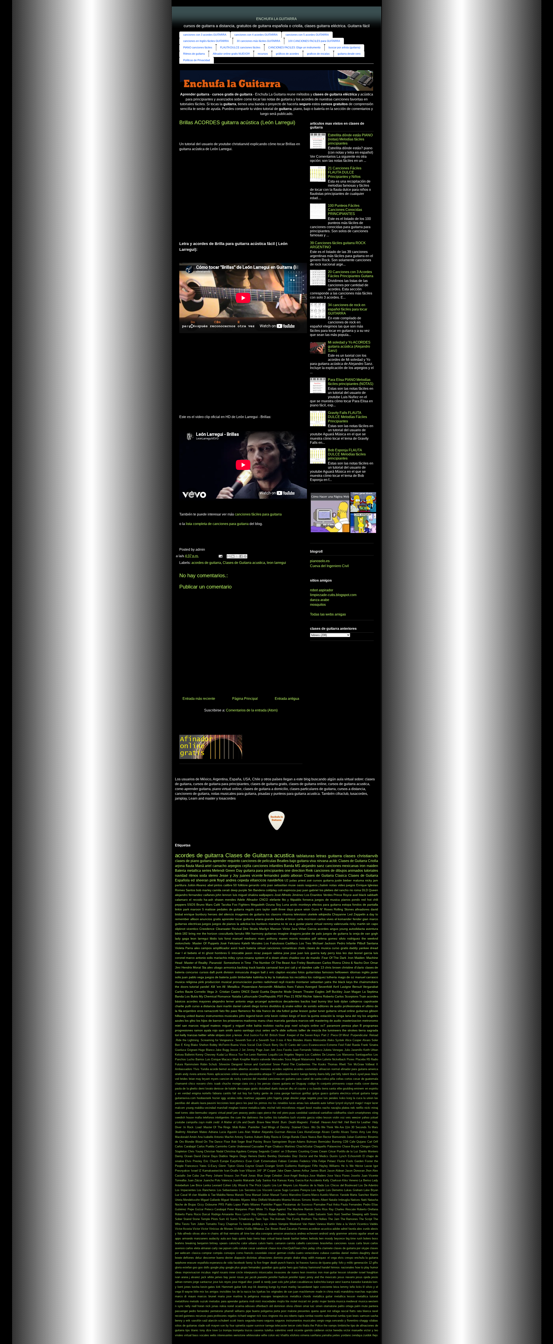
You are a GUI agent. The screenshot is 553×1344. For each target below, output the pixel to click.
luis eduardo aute (315, 1103)
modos (317, 1107)
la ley (268, 977)
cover (365, 1083)
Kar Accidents (313, 1180)
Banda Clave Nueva (303, 1137)
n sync (179, 1306)
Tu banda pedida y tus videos (258, 1224)
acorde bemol (218, 1069)
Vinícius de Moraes (221, 1228)
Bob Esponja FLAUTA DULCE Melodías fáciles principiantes (347, 454)
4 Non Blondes (293, 1040)
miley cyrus (235, 957)
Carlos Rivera (331, 962)
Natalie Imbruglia (339, 1199)
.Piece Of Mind (339, 1035)
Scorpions (351, 996)
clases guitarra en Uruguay (289, 1083)
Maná (199, 866)
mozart (302, 1301)
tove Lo (217, 1330)
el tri (201, 953)
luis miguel (240, 895)
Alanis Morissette (315, 1040)
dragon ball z (259, 972)
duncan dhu (286, 1088)
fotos (301, 972)
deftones (188, 1257)
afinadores (362, 909)
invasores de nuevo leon (289, 1272)
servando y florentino (345, 1320)
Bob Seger (238, 1141)
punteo (258, 982)
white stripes (216, 1035)
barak (286, 1238)
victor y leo (371, 1330)
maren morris (288, 938)
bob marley (203, 890)
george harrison (291, 1093)
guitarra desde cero (349, 53)
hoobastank (204, 1098)
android (323, 1233)
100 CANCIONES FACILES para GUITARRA (314, 41)
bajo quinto (239, 1238)
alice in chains (210, 1233)
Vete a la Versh (346, 1224)
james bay (221, 1277)
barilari (295, 1238)
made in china (324, 1291)
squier (250, 1325)
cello (235, 1248)
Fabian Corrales (288, 1161)
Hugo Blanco (206, 1049)
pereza (346, 1025)
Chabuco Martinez (284, 1146)
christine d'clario (353, 967)
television (300, 914)
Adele (241, 899)
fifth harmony (254, 933)
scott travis (237, 1320)
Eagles (319, 991)
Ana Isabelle (205, 1137)
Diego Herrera (248, 1156)
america (373, 1069)
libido (213, 938)
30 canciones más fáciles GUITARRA (258, 41)
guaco (324, 1093)
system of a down (267, 957)
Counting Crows (308, 1151)
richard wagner (247, 1315)
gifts (375, 1262)
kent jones (184, 1286)
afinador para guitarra (354, 1069)
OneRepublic (267, 996)
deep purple (239, 890)
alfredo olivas (191, 1233)
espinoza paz (292, 890)
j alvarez (194, 1277)
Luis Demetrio (334, 1190)
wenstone (239, 1335)
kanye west (334, 1282)
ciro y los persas (260, 1083)
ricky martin (357, 924)
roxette (318, 1315)
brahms (179, 1243)
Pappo (278, 1204)
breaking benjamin (196, 1243)
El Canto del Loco (296, 1045)
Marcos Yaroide (339, 1194)
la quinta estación (320, 1016)
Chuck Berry (270, 1045)
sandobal (301, 1112)
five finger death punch (271, 1262)
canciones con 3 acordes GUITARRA (204, 34)
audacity (214, 1238)
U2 (286, 880)
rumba (341, 1315)
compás (218, 1253)
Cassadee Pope (261, 1146)
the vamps (330, 1325)
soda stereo (208, 875)
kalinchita (320, 1282)
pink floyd (217, 880)
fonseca (308, 899)
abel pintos (214, 885)
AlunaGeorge (312, 1132)
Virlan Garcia (307, 928)
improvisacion (191, 1272)
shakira (253, 895)
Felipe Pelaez (327, 1161)
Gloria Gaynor (245, 1165)
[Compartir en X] (237, 556)
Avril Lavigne (342, 986)
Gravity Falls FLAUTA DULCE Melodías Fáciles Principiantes (347, 417)
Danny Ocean (183, 1156)
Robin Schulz (209, 1064)
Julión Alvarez (197, 885)
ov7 (322, 1025)
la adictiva (244, 924)
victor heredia (333, 1330)
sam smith (226, 1030)
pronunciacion (242, 982)
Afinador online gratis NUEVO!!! (231, 53)
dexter (229, 1257)
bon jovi (284, 967)
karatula (367, 1282)
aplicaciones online (227, 1074)
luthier (331, 1103)
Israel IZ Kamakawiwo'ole (207, 1170)
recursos (263, 53)
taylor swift (269, 909)
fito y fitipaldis (291, 899)
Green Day (234, 870)
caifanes (209, 895)
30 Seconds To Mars (364, 1127)
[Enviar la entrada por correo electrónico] (220, 556)
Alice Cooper (353, 1040)
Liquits (266, 1185)
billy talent (342, 1074)
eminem (359, 1088)
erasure (191, 1262)
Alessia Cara (294, 1132)
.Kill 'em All (217, 986)
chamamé (181, 1083)
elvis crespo (345, 1257)
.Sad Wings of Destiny (275, 1127)
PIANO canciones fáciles (197, 47)
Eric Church (211, 1161)
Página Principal (245, 698)
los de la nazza (241, 1291)
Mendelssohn (191, 1199)
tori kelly (180, 1035)
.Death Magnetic (298, 1122)
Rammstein (191, 1064)
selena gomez (327, 938)
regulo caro (253, 909)
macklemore (307, 1291)
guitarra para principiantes (263, 870)
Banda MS (292, 866)
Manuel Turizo (279, 1194)
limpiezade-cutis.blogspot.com (333, 595)
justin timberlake (241, 977)
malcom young (184, 1107)
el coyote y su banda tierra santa (315, 1088)
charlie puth (183, 1006)
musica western (368, 1301)
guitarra (206, 861)
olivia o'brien (294, 1306)
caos (299, 1078)
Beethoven (314, 962)
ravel (375, 1311)
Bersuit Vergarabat (365, 986)
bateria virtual (255, 948)
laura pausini (208, 1103)
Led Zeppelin (356, 914)
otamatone (330, 1306)
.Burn (283, 1122)
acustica (326, 1228)
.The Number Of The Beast (271, 962)
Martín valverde (260, 1059)
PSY (280, 996)
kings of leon (298, 1016)
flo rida (256, 1011)
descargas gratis (247, 1088)
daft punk (216, 972)
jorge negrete (308, 1098)
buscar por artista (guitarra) (344, 47)
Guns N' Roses (322, 909)
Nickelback (339, 1059)
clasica (196, 1253)
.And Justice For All (255, 1035)
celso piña (328, 1078)
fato (222, 1011)
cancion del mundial (254, 1078)
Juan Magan (352, 991)
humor (374, 1267)
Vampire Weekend (289, 1224)
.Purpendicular (359, 1035)
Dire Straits (250, 928)
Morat (197, 967)
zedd (216, 1122)
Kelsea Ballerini (185, 1054)
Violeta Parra (184, 948)
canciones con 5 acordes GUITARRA (307, 34)
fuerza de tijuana (320, 1262)
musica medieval (346, 1301)
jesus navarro (346, 1277)
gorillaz (306, 1093)
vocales (204, 1335)
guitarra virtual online (340, 1011)
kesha (195, 1286)
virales (179, 1335)
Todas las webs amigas (328, 614)
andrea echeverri (307, 1233)
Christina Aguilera (235, 1151)
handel (326, 1267)
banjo (279, 1238)
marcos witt (306, 1020)
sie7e (274, 1030)
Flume (341, 1161)
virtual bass (191, 1335)
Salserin (321, 1214)
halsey (303, 1267)
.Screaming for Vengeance (216, 1040)
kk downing (260, 1286)
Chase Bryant (350, 1146)
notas (333, 885)
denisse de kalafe (225, 1088)
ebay (304, 1257)
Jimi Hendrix (183, 967)
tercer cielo (295, 1325)
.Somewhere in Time (237, 962)
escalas (291, 972)
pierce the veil (272, 1112)
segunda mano (254, 1320)
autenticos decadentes (283, 1001)
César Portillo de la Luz (343, 1151)
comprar (207, 1253)
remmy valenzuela (336, 924)
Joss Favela (284, 1049)
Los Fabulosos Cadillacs (281, 943)
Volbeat (370, 1064)
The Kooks (319, 1064)
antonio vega (244, 1001)
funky (256, 1093)
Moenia (286, 1199)
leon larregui (276, 563)
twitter (202, 1035)
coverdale (261, 1253)
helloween (342, 972)
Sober (178, 1219)
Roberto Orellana (367, 1209)
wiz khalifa (282, 1335)
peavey (243, 1112)
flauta (190, 866)
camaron (280, 1243)
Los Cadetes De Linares (320, 1054)
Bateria (180, 870)
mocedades (269, 1301)
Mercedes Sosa (281, 1059)
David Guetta (260, 991)
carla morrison (306, 919)
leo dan (348, 953)
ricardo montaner (297, 982)
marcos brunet (206, 1296)
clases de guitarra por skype (351, 1248)
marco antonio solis (199, 957)
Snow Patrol (281, 1064)
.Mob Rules (239, 1127)
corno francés (245, 1253)
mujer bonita (327, 1301)
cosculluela (226, 933)
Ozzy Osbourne (207, 1204)
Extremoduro (269, 1161)
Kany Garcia (296, 1180)
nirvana (322, 861)
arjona (180, 866)
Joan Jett (269, 1049)
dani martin (224, 1006)
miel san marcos (187, 1025)
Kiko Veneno (350, 1180)
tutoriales (371, 870)
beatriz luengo (299, 1074)
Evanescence (317, 1045)
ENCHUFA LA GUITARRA (276, 19)
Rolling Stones (344, 909)
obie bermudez (198, 1112)
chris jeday (308, 1248)
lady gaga (182, 938)
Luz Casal (181, 1194)
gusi (296, 1267)
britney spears (218, 1243)
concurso (192, 972)
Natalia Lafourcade (245, 996)
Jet (244, 1049)
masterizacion (351, 1020)
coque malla (353, 1083)
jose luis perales (327, 1098)
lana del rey (353, 1016)
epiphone (180, 1262)
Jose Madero (317, 1175)
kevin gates (207, 1286)
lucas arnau (296, 1103)
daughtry (364, 1253)
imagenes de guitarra (250, 914)
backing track (246, 967)
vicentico (192, 928)
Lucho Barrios (195, 1059)
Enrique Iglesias (367, 885)
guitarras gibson (367, 1011)
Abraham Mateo (197, 1132)
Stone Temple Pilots (205, 1219)
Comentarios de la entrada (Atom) (252, 710)
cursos (203, 972)
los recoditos (298, 977)
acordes (323, 928)
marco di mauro (185, 1296)
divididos (275, 1006)
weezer (356, 1117)
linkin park (182, 909)
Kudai (220, 1054)
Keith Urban (370, 1049)
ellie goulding (345, 1088)
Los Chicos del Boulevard (341, 1185)
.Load (198, 1127)
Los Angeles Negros (291, 1054)
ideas (178, 1272)
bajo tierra (253, 1238)
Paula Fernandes (351, 1204)
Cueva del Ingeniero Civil (329, 566)
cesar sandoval (257, 1248)
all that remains (229, 1233)
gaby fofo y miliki (342, 1262)
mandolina (347, 1291)
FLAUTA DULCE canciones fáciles (240, 47)
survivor (259, 1325)
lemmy (344, 1286)
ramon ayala (202, 1030)
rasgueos (311, 885)
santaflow (326, 1112)
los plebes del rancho (334, 890)
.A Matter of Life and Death (237, 1122)
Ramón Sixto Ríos (316, 1209)
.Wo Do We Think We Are (327, 1127)
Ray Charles (336, 1209)
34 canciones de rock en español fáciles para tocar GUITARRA (347, 309)
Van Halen (308, 1224)
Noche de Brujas (185, 1204)
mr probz (313, 1301)
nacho (326, 1107)
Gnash (260, 1165)
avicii (234, 948)
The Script (365, 1219)
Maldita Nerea (225, 1194)
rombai (309, 1315)
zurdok (367, 1335)
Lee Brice (196, 1185)
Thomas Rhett (336, 1064)
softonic (292, 1030)
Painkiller (267, 1204)
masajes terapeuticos (274, 1296)
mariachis (220, 957)
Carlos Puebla (206, 1146)
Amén (193, 1137)
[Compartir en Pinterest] (245, 556)
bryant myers (210, 1078)
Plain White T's (258, 1209)
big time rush (354, 1238)
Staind (187, 1219)
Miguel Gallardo (210, 1199)
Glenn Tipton (227, 1165)
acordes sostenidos (306, 1069)
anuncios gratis (210, 919)
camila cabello (296, 1243)
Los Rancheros (206, 1190)
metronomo (370, 1020)
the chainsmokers (366, 982)
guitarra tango (369, 1093)
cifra (318, 1248)
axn (229, 1238)
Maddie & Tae (207, 1194)
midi (251, 1301)
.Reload (373, 1035)
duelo (274, 1088)
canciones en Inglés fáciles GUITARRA (206, 41)
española (203, 1262)
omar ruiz (309, 1306)
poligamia (267, 1311)
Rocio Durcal (202, 1214)
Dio (282, 1045)
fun (250, 1093)
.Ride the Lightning (187, 1040)
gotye (315, 1093)
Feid (341, 1045)
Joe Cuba (193, 1175)
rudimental (330, 1315)
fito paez (231, 1011)
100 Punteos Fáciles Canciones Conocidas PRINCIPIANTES (345, 210)
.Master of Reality (195, 962)
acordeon (314, 1228)
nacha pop (282, 1025)
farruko (239, 933)
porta (277, 1311)
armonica (230, 967)
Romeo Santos (185, 890)
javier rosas (236, 1277)
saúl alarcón (209, 1320)
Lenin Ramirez (258, 1054)
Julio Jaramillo (353, 1049)
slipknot (180, 928)
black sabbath (368, 895)
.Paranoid (215, 962)
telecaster (281, 1325)
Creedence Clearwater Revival (220, 928)
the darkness (250, 1117)
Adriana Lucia (217, 1132)
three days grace (290, 909)
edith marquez (317, 1257)
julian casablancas (301, 1282)
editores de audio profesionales (339, 1006)
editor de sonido (305, 1006)
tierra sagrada (368, 1030)
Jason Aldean (335, 1170)
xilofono (294, 1335)
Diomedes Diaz (288, 1156)
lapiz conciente (322, 1286)
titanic (195, 1330)
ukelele (312, 914)
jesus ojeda (363, 1277)
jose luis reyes (222, 1282)
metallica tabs (257, 1107)
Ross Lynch (242, 1214)
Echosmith (354, 1156)
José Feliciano (230, 943)
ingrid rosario (220, 1272)
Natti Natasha (369, 1199)
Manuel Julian (260, 1194)
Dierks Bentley (267, 1156)
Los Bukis (191, 996)
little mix (199, 1291)
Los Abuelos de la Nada (308, 1185)
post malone (289, 1311)
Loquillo (273, 1054)
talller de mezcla (310, 1030)
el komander (343, 919)
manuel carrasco (366, 977)
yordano (346, 1335)
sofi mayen (212, 1325)
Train (362, 996)
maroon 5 (197, 909)
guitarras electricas (188, 924)
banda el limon (285, 919)
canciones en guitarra (281, 1078)
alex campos (203, 948)
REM (298, 996)
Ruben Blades (277, 1214)
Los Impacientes (185, 1190)
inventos (311, 1272)
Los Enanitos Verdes (318, 895)
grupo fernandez (251, 1267)
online (315, 1025)
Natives (355, 1199)
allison (194, 919)
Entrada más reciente (199, 698)
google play (217, 1267)
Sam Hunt (333, 1214)
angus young (339, 928)
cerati (226, 890)
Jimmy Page (254, 1049)
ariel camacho (216, 866)
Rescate (350, 1209)
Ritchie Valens (312, 996)
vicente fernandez (266, 875)
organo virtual (216, 1112)
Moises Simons (301, 1199)
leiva (336, 1286)
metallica (194, 870)
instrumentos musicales (222, 1016)
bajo (292, 861)
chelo (301, 948)
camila (216, 890)
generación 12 (363, 1262)
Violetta (239, 1228)
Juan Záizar (195, 1180)
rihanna (287, 914)
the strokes (350, 1030)
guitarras (271, 933)
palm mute (361, 1306)
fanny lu (251, 1262)
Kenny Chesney (205, 1054)
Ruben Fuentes (297, 1214)
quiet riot (325, 1311)
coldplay (271, 890)
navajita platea (340, 1107)
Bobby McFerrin (220, 1045)
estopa (346, 904)
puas (292, 1112)
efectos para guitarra (326, 904)
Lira (274, 1185)
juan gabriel (310, 890)
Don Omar (371, 962)
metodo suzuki (199, 1301)
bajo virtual (268, 1238)
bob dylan (341, 1001)
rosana (249, 957)
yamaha (327, 1335)
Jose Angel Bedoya (295, 1175)
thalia (306, 1325)
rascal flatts (348, 1311)
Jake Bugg (222, 1049)
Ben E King (182, 1045)
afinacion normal (329, 1069)
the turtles (265, 1117)
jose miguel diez (242, 1282)
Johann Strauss (224, 1175)
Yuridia (204, 1069)
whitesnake (253, 1335)
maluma (358, 880)
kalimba (258, 977)
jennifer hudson (278, 1277)
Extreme (332, 1045)
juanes (245, 875)
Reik (309, 870)
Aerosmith (265, 986)
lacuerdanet (305, 1286)
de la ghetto (190, 1088)
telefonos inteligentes (216, 1117)
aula (223, 1238)
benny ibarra (316, 1074)
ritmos (193, 875)
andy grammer (338, 1233)
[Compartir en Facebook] (241, 556)
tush (293, 1117)
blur (330, 1001)
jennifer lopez (297, 1277)
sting (375, 1112)
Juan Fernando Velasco (307, 1049)
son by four (227, 1325)
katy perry (328, 953)
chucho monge (231, 1083)
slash (350, 1112)
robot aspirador (321, 590)
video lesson (324, 1117)
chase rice (274, 1248)
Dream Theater (303, 991)
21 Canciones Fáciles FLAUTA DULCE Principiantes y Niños (344, 172)
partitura (180, 885)
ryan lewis (352, 1315)
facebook (239, 1262)
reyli (281, 982)
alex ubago (214, 967)
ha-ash (208, 899)
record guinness (185, 1315)
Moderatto (274, 1199)
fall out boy (239, 1093)
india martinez (245, 1098)
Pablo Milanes (251, 1204)
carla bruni (362, 1243)
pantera (373, 1306)
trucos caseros (254, 1330)
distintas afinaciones (259, 1257)
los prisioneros (233, 1020)
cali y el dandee (301, 967)
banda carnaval (267, 967)
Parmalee (320, 1204)
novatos (304, 938)
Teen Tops (262, 1219)
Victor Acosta (183, 1228)
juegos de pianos (224, 924)
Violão (248, 1228)
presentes (304, 1311)
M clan (193, 1194)
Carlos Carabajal (185, 1146)
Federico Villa (308, 1161)
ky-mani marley (287, 1286)
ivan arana (181, 1277)
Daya (214, 1156)
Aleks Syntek (335, 1040)
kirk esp (247, 1286)
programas (370, 1025)
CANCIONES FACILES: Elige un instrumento (294, 47)
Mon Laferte (323, 1059)
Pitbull (361, 943)
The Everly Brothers (299, 1219)
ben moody (326, 1238)
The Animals (277, 1219)
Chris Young (195, 1151)
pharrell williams (234, 1311)
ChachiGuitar (304, 1146)
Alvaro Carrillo (331, 1132)
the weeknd (370, 938)
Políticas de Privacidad (196, 60)
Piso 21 (289, 996)
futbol (285, 1011)
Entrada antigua (287, 698)
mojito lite (283, 1301)
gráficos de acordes (287, 53)
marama (274, 924)
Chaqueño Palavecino (327, 1146)
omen (319, 1306)
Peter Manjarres (237, 1209)
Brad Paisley (254, 1141)
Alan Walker (252, 1132)
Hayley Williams (329, 1165)
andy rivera (189, 1074)
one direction (295, 870)
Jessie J (235, 1049)
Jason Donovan (355, 1170)
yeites (336, 1335)
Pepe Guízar (195, 1209)
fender (357, 919)
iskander (352, 1272)
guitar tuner (317, 1011)
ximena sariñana (310, 1335)
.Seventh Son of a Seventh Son (254, 1040)
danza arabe (319, 600)
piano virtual (313, 924)
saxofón (196, 1320)
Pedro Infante (346, 943)
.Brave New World (267, 1122)
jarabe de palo (312, 933)
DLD (365, 890)
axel (355, 895)
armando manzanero (195, 1238)
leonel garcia (363, 953)
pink (201, 982)
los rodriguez (317, 977)
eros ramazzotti (208, 1011)
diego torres (260, 1006)
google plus (233, 1267)
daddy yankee (359, 948)
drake (296, 1257)
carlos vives (325, 919)
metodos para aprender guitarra (228, 1301)
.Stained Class (300, 1127)
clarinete (327, 1248)
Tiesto (185, 1224)
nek (352, 1107)
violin (336, 1117)
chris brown (333, 967)
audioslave (283, 1074)
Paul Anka (333, 1204)
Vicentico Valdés (367, 1224)
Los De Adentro (368, 1185)
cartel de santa (312, 1078)
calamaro (181, 899)
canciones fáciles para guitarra (258, 514)
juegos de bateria (217, 977)
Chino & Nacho (352, 962)
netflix (360, 1107)
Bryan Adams (296, 1141)
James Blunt (318, 1170)
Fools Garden (355, 1161)
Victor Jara (290, 928)
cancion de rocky (230, 1078)
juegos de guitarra (335, 933)
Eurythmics (237, 1161)
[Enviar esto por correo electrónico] (229, 556)
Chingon (365, 1146)
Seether (346, 1214)
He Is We (347, 1165)
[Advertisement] (240, 196)
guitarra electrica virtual (344, 1093)
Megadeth (258, 904)
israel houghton (368, 1272)
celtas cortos (344, 1078)
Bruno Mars (204, 904)
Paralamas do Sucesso (297, 1204)
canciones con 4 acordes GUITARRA (256, 34)
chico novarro (196, 1083)
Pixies (350, 1059)
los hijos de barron (209, 1020)
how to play (362, 1267)
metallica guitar (322, 1296)
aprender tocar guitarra (238, 919)
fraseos (304, 1262)
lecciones (223, 1103)
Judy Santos (263, 1180)
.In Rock (188, 1127)
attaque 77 (268, 1074)
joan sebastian (277, 885)
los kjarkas (259, 1291)
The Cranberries (300, 1064)
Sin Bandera (256, 890)
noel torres (181, 1112)
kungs (272, 1286)
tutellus (269, 1330)
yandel (204, 986)
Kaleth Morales (252, 943)
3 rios (279, 1040)
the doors (181, 986)
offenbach (262, 1306)
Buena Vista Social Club (246, 1045)
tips (187, 1330)
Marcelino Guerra (299, 1194)
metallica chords (300, 1296)
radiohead (271, 982)
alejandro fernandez (188, 895)
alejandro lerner (223, 1001)
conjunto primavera (333, 1083)
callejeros (355, 1001)
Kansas (282, 1180)
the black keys (343, 982)
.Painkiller (253, 1127)
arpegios (234, 866)
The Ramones (349, 1219)
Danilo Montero (368, 1151)
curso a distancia (203, 1006)
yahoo (365, 1117)
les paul (248, 1103)
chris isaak (214, 1083)
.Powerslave (249, 986)
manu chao (265, 1020)
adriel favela (348, 1228)
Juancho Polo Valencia (217, 1180)
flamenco (244, 1011)
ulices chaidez (289, 957)
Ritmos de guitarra (194, 53)
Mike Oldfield (259, 1199)
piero (285, 1112)
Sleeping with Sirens (365, 1214)
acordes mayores (199, 1001)
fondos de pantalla (365, 904)
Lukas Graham (353, 1190)
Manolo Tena (243, 1194)
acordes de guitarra (206, 563)
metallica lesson (344, 1296)
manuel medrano (244, 938)
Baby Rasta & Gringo (277, 1137)
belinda (313, 1238)
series (206, 870)
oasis (300, 885)
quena (315, 1311)
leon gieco (236, 1103)
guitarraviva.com (185, 1098)
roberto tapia (296, 1315)
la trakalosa (281, 977)
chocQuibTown (291, 1248)
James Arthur (300, 1170)
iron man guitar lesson (332, 1272)
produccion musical (218, 982)
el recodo (195, 899)
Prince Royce (343, 895)
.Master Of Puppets (205, 943)
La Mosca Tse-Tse (236, 1054)
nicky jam (371, 880)
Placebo (361, 1059)
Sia (204, 967)
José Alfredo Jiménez (289, 895)
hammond (314, 1267)
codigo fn (313, 1083)
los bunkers (259, 924)
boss (375, 1238)
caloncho (234, 1243)
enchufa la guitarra (366, 1257)
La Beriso (365, 1180)
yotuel (374, 1117)
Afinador (252, 899)
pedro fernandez (199, 1311)
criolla (291, 1253)
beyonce (339, 1238)
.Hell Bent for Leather (357, 1122)
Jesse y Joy (228, 875)
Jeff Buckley (334, 991)
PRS (221, 1204)
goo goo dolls (201, 1267)
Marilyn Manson (270, 928)
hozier (216, 1098)
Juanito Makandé (243, 1180)
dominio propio (282, 1257)
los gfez (190, 1020)
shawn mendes (225, 899)
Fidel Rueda (352, 1045)
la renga (338, 1016)
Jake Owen (284, 1170)
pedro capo (256, 1112)
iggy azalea (228, 1098)
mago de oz (346, 977)
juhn (286, 1282)
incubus (206, 1272)
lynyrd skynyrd (344, 1103)
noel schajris (300, 1025)
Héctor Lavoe (363, 1165)
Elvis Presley (193, 1161)
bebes (304, 1238)
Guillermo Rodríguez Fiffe (301, 1165)
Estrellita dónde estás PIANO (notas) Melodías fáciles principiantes (350, 139)
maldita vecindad (205, 1107)
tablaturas (305, 856)
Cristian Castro (229, 991)
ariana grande (264, 919)
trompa (227, 1330)
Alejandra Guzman (273, 1132)
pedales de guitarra (230, 909)
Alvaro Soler (370, 1040)
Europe (224, 1161)
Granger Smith (274, 1165)
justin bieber (343, 880)
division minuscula (236, 972)
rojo (215, 1030)
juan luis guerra (308, 953)
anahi (178, 1074)
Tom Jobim (198, 1224)
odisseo (250, 1306)
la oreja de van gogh (363, 933)
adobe (336, 1228)
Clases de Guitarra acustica (244, 563)
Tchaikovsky (246, 1219)
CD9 (345, 1141)
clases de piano (187, 861)
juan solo (277, 1282)
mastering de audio (328, 1020)
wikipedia (324, 914)
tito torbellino (281, 1117)
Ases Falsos (295, 986)
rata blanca (364, 1311)
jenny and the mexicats (322, 1277)
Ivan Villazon (247, 1170)
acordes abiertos (238, 1069)
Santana (372, 943)
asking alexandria (250, 1074)
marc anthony (267, 938)
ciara (245, 1083)
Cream (323, 1151)
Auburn (258, 1137)
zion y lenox (234, 1035)
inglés (366, 972)
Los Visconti (264, 1190)
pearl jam (232, 1112)
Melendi (218, 870)
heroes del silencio (221, 914)
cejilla (246, 866)
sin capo (372, 924)
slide (283, 1030)
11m (347, 1127)
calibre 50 (230, 885)
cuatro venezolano (307, 1253)
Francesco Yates (196, 1165)
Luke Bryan (371, 1190)
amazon (278, 1233)
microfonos (289, 1107)
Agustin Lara (235, 1132)
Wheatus (258, 1228)
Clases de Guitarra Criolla (358, 861)
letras (321, 856)
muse (292, 885)
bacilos (305, 1001)
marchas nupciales (366, 1291)
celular (243, 1248)
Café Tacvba (222, 904)
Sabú (311, 1214)
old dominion (277, 1306)
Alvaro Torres (349, 1132)
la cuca (357, 1098)
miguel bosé (304, 1107)
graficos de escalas (318, 53)
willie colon (268, 1335)
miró (258, 1301)
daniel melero (349, 1253)
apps (178, 1238)
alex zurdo (363, 1228)
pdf (314, 938)
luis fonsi (224, 938)
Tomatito (211, 1224)
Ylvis (196, 1069)
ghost (209, 953)
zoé (309, 880)
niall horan (198, 1306)
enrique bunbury (195, 914)
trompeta (238, 1330)
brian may (195, 1078)
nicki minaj (371, 1107)
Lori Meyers (284, 1185)
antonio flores (205, 1074)
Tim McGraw (355, 1064)
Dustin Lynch (338, 1156)
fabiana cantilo (222, 1093)
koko (342, 1098)
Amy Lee (365, 1132)
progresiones (184, 1030)
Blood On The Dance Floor (212, 1141)
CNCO (263, 899)
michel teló (274, 1107)
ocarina (239, 1306)
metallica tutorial (367, 1296)
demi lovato (206, 1088)
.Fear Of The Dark (333, 957)
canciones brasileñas (319, 1243)
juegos (206, 924)
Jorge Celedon (273, 1175)
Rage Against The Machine (286, 1209)
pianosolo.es (320, 561)
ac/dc (333, 861)
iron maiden (369, 866)
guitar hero (285, 1267)
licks (359, 1286)
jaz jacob (250, 1277)
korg (349, 1098)
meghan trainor (238, 1107)
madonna (250, 1020)
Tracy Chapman (228, 1224)
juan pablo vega (193, 977)
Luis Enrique (213, 1059)
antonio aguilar (357, 1233)
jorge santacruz (202, 1282)
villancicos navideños (266, 880)
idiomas (355, 972)
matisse (210, 909)
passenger (181, 1311)
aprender (219, 861)
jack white (207, 1277)
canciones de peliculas (258, 861)
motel (293, 1301)
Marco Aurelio (319, 1194)
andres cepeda (237, 880)
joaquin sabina (272, 953)
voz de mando (310, 957)
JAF (259, 1170)
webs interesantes (221, 1335)
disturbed (264, 1088)
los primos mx (263, 1103)
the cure (235, 1117)
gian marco (370, 919)
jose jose (290, 953)
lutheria (332, 977)
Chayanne (339, 914)
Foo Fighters (241, 904)
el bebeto (190, 953)
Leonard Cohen (221, 1185)
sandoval (314, 1112)
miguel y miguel (233, 1025)
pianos (345, 899)
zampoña (191, 1122)
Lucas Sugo (281, 1190)
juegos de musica (327, 899)
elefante (275, 899)
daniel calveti (242, 1006)
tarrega (269, 1325)
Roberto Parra (183, 1214)
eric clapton (277, 972)
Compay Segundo (258, 1151)
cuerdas (335, 1253)
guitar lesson (299, 1011)
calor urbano (249, 1243)
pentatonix (216, 1311)
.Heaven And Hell (331, 1122)
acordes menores (260, 1069)
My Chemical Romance (215, 996)
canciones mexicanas (342, 866)
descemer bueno (213, 1257)
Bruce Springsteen (275, 1141)
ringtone (273, 1315)
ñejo (375, 1335)
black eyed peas (360, 1074)
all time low (247, 1233)
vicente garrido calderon (309, 1330)
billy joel (330, 1074)
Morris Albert (320, 1199)
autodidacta (357, 928)
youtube (180, 1122)
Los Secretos (247, 1190)
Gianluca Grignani (186, 1049)
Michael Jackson (324, 943)
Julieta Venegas (333, 1049)
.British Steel (277, 1035)
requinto (233, 861)
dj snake (288, 1006)
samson (365, 1315)
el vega (332, 1257)
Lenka (207, 1185)
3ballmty (180, 1132)
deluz (198, 1257)
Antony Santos (244, 1137)
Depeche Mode (281, 991)
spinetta (240, 1325)
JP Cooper (269, 1170)
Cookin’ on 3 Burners (284, 1151)
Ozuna (270, 904)
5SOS (191, 904)
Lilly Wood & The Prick (247, 1185)
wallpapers (266, 895)
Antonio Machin (224, 1137)
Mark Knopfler (241, 1059)
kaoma (346, 1282)
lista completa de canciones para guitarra (217, 524)
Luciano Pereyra (299, 1190)
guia (275, 1267)
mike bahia (254, 1025)
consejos (229, 1253)
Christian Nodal (213, 1151)
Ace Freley (298, 962)
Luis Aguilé (318, 1190)
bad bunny (318, 1001)
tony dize (205, 1330)
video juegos (346, 885)
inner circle (236, 1272)
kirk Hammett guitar (228, 1286)
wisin (307, 909)
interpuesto (251, 1272)
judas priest (297, 880)
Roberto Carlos (333, 996)
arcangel (261, 1001)
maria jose (224, 1296)
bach (242, 948)
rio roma (355, 890)
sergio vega (324, 1320)
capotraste (371, 1001)
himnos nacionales (342, 1267)
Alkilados (280, 986)
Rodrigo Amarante (222, 1214)
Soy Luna (282, 904)
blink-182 (181, 933)
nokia (222, 1306)
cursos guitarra (323, 880)
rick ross (262, 1315)
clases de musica (319, 948)
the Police (316, 1325)
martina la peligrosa (246, 1296)
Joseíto (355, 1175)
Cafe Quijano (358, 1141)
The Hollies (320, 1219)
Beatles (283, 861)
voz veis (345, 1117)
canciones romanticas (282, 948)
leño (352, 1286)
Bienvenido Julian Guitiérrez (349, 1137)
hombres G (222, 953)
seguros (269, 1320)
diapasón (239, 1257)
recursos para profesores (211, 1315)
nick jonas (211, 1306)
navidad (181, 875)
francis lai (292, 1262)
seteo (266, 1030)
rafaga (336, 1311)
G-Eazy (212, 1165)
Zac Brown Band (275, 1228)
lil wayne (187, 1291)
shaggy (363, 1320)
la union (368, 1098)
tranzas (192, 1035)
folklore (243, 885)
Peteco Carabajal (215, 1209)
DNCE (245, 991)
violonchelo (182, 943)
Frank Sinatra (369, 1045)
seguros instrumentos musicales (295, 1320)
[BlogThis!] (233, 556)
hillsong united (185, 1016)
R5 (368, 1059)
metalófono (182, 1301)
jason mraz (253, 953)
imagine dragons (289, 933)
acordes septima (282, 1069)
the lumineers (331, 1030)
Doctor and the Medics (313, 1156)
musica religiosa (186, 982)
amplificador (221, 948)
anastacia (290, 1233)
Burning (337, 1141)
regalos (232, 1315)
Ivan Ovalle (231, 1170)
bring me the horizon (203, 933)
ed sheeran (199, 880)
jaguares (261, 1098)
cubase (324, 1253)
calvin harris (265, 1243)
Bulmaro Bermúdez (319, 1141)
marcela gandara (285, 1020)
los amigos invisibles (218, 1291)
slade (201, 1325)
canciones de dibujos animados (338, 870)
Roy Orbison (259, 1214)
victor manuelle (353, 1330)
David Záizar (202, 1156)
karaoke (356, 1282)
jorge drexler (291, 1098)
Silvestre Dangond (230, 1064)
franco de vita (271, 1011)
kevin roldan (279, 1016)
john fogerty (274, 1098)
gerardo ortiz (257, 885)
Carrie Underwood (239, 1146)
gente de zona (271, 1093)
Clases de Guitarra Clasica (325, 875)
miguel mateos (210, 1025)
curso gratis (340, 948)
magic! (359, 1103)
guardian (267, 1267)
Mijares (245, 1199)
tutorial (194, 986)
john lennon (224, 895)
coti (280, 890)
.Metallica (233, 986)
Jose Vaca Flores (338, 1175)
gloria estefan (183, 1267)
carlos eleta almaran (198, 1248)
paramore (333, 1025)
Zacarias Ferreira (297, 1228)
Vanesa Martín (325, 1224)
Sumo (233, 1219)
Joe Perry (206, 1175)
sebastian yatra (320, 982)
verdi (290, 1330)
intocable (238, 953)
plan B (357, 1025)
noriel (230, 1306)
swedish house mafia (188, 1117)
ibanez (200, 1016)
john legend (247, 1016)
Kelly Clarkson (332, 1180)
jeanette (262, 1277)
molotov (268, 1025)
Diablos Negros (228, 1156)
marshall (222, 1107)
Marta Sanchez (359, 1194)
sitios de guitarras (186, 1325)
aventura (372, 928)
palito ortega (345, 1306)
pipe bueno (253, 1311)
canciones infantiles (267, 866)
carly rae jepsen (222, 1248)
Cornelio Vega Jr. (206, 991)
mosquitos (318, 604)
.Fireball (314, 1122)
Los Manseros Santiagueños (354, 1054)
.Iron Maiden (355, 957)
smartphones (363, 1112)
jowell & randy (262, 1282)
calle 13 (318, 967)
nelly (188, 1306)
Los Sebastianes (227, 1190)
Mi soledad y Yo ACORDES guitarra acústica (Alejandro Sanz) (349, 346)
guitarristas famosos (320, 972)
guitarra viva (306, 861)
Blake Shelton (199, 1045)
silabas (373, 1320)
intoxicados (266, 1272)
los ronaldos (280, 1103)
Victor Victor (200, 1228)
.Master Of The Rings (216, 1127)
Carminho (221, 1146)
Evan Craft (252, 1161)
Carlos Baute (184, 991)
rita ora (283, 1315)
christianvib (367, 856)
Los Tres (305, 943)
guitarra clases (342, 856)
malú (337, 1291)
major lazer (371, 1103)
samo (238, 1030)
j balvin (323, 885)
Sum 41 (224, 1219)
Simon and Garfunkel (258, 1064)
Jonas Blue (255, 1175)
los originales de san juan (282, 1291)
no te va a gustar (293, 924)
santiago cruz (252, 1030)
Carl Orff (372, 1141)
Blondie (189, 1141)
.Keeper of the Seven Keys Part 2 (307, 1035)
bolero (367, 1238)
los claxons (273, 914)
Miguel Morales (230, 1199)
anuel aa (372, 1233)
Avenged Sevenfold (318, 986)
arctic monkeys (300, 904)
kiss (338, 953)
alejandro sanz (312, 866)
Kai (274, 1180)
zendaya (357, 1335)
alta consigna (264, 1233)
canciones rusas (344, 1243)
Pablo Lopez (233, 1204)
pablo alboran (292, 875)
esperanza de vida (221, 1262)
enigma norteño (201, 1093)
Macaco (227, 1059)
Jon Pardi (241, 1175)
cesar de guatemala (365, 1078)
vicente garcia (306, 1117)
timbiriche (344, 1325)
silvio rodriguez (349, 938)
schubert (223, 1320)
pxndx (356, 899)
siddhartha (339, 1112)
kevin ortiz (263, 1016)
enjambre (189, 1011)
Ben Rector (324, 1137)
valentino (280, 1330)
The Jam (333, 1219)
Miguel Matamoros (303, 1059)
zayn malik (205, 1122)
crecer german (277, 1253)
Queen (373, 890)
